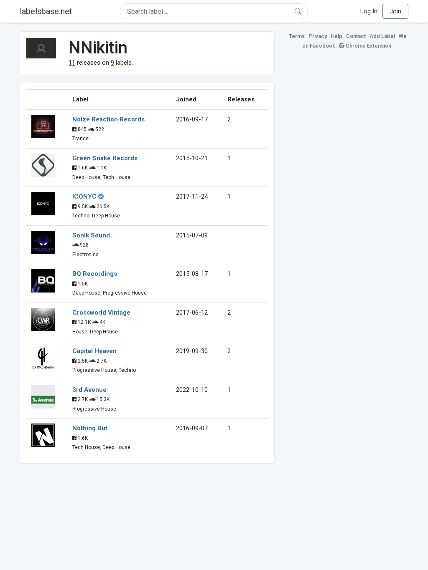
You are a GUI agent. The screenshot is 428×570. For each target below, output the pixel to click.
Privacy (317, 36)
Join (395, 11)
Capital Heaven (94, 351)
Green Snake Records (105, 158)
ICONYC (84, 196)
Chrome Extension (367, 46)
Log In (368, 11)
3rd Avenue (89, 389)
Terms (297, 36)
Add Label (382, 36)
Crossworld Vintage (101, 312)
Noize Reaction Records (108, 119)
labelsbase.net (46, 11)
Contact (356, 36)
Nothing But (89, 428)
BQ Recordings (94, 273)
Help (336, 36)
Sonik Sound (91, 235)
